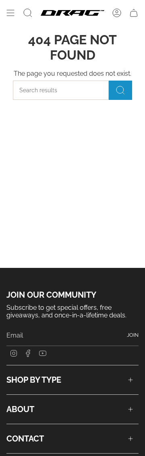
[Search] (120, 90)
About (20, 409)
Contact (25, 439)
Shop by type (33, 380)
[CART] (133, 13)
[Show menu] (10, 13)
